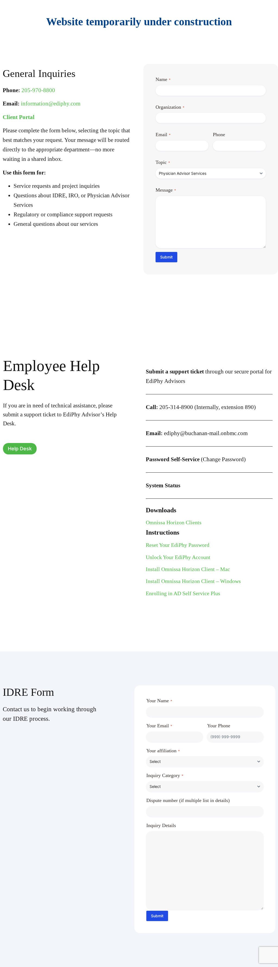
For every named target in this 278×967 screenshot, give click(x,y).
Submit (166, 257)
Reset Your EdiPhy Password (177, 545)
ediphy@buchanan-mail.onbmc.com (197, 433)
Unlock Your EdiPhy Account (178, 557)
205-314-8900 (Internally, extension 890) (201, 407)
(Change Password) (196, 459)
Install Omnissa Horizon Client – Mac (188, 569)
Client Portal (18, 117)
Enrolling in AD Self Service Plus (183, 593)
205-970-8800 (38, 90)
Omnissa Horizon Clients (173, 522)
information (50, 103)
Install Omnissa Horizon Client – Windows (193, 581)
